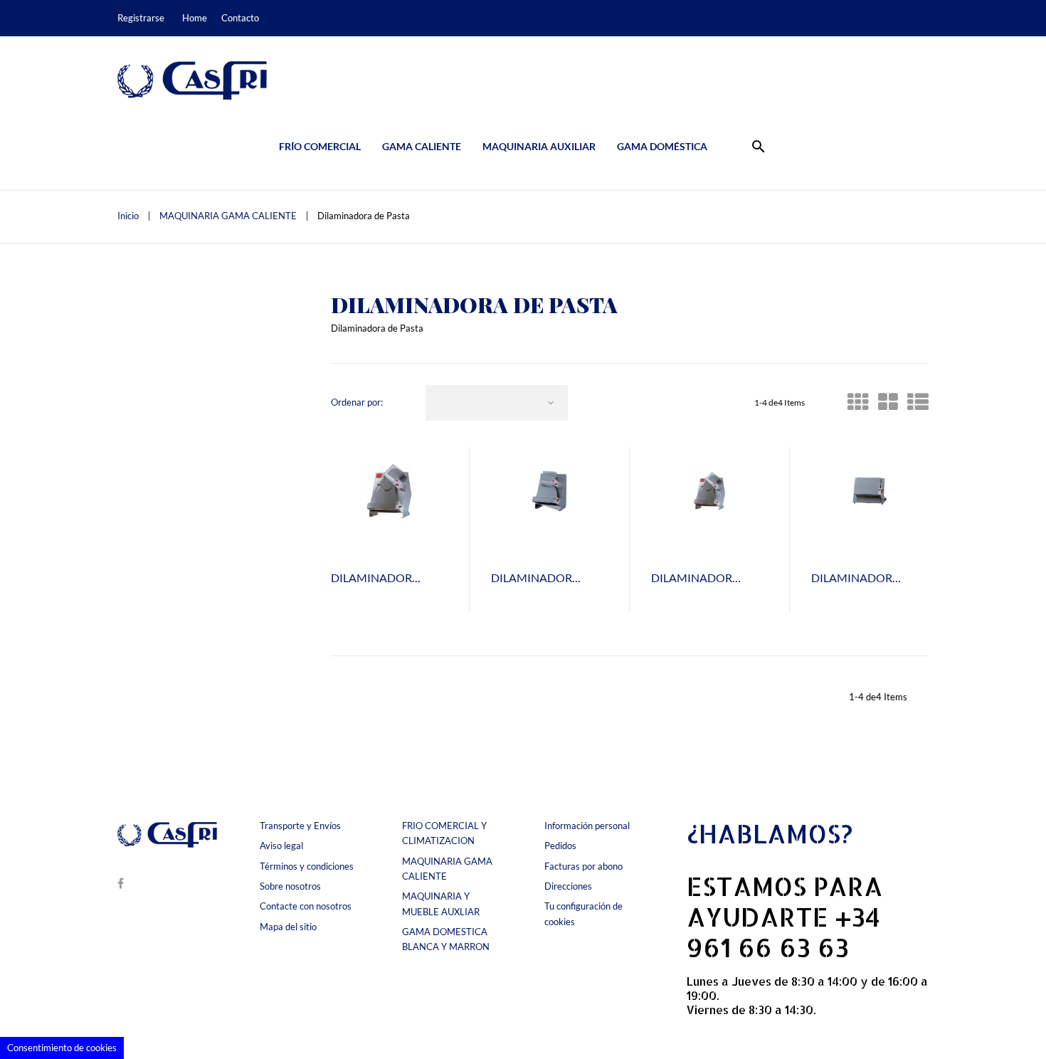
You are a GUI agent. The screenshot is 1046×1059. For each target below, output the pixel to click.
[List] (918, 405)
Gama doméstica (662, 146)
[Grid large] (888, 405)
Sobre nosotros (290, 886)
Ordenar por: (357, 402)
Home (194, 17)
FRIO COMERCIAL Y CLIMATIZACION (444, 833)
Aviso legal (281, 845)
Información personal (587, 825)
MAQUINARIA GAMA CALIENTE (447, 868)
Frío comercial (320, 146)
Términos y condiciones (307, 866)
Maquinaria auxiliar (539, 146)
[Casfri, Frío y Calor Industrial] (192, 80)
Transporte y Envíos (300, 825)
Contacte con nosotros (306, 906)
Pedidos (560, 845)
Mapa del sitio (288, 926)
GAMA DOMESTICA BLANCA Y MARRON (446, 939)
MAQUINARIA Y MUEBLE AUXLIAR (441, 903)
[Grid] (858, 405)
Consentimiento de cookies (62, 1047)
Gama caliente (421, 146)
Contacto (240, 17)
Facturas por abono (583, 866)
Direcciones (568, 886)
